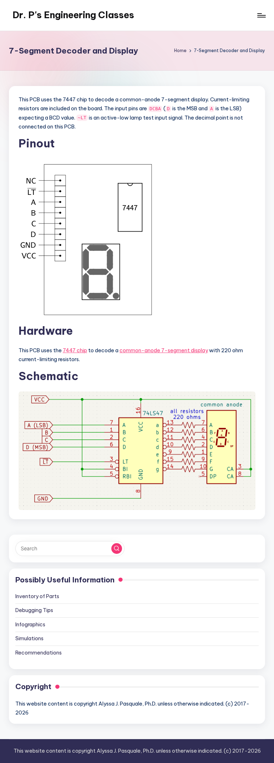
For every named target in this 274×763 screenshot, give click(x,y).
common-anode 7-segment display (164, 350)
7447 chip (75, 350)
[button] (116, 548)
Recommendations (38, 653)
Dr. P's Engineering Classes (73, 15)
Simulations (29, 638)
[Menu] (261, 15)
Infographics (30, 624)
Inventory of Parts (37, 596)
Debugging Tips (34, 610)
